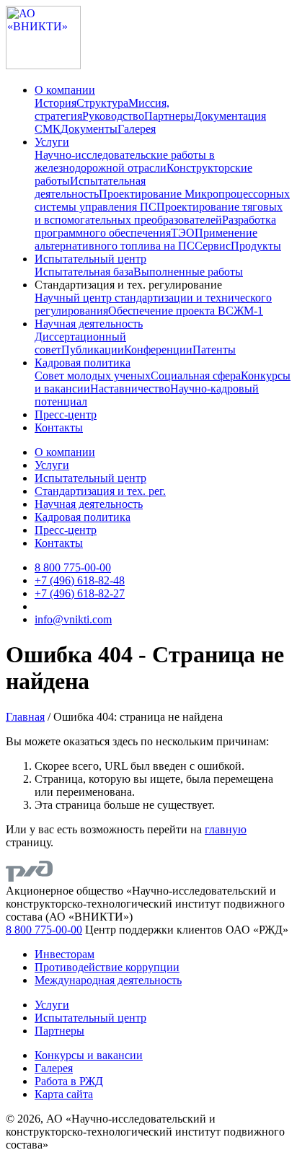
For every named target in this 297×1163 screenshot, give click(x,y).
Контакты (59, 427)
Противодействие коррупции (107, 967)
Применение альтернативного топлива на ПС (146, 239)
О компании (65, 90)
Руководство (113, 116)
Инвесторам (64, 954)
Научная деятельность (89, 323)
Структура (102, 103)
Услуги (52, 142)
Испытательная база (84, 271)
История (55, 103)
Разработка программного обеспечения (155, 226)
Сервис (213, 246)
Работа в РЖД (69, 1081)
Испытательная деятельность (90, 187)
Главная (25, 717)
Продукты (256, 246)
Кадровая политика (82, 362)
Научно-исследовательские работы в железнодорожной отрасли (125, 161)
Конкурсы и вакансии (89, 1055)
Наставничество (130, 388)
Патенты (214, 349)
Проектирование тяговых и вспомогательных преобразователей (159, 213)
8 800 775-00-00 (73, 567)
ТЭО (183, 233)
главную (226, 829)
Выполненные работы (188, 271)
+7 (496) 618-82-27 (80, 593)
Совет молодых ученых (93, 375)
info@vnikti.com (73, 619)
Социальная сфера (196, 375)
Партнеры (169, 116)
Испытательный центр (90, 259)
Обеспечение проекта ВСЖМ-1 (185, 310)
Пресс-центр (66, 414)
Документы (89, 129)
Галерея (137, 129)
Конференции (158, 349)
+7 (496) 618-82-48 (80, 580)
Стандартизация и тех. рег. (100, 491)
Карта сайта (64, 1094)
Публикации (92, 349)
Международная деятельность (108, 980)
